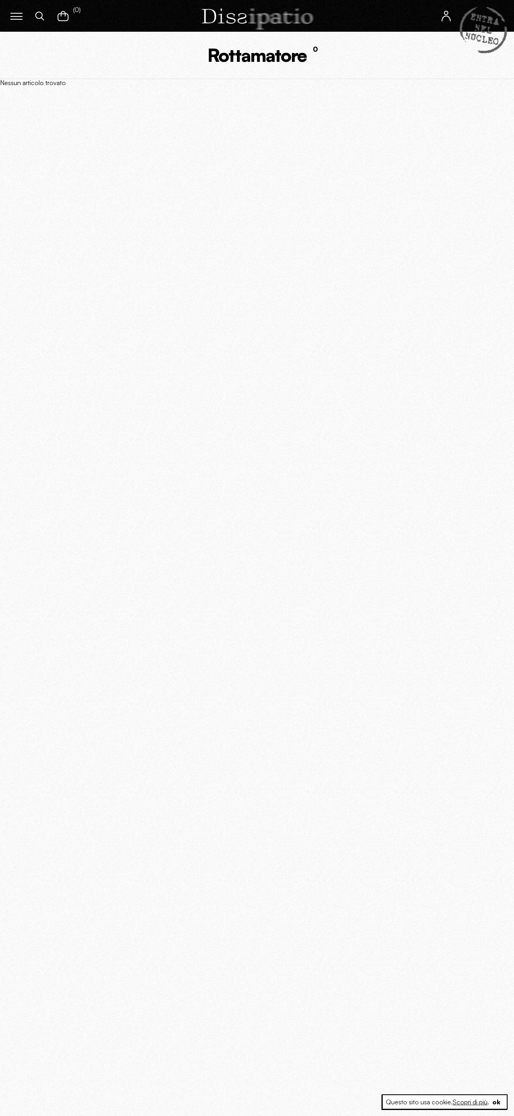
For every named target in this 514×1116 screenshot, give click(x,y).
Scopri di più (470, 1102)
